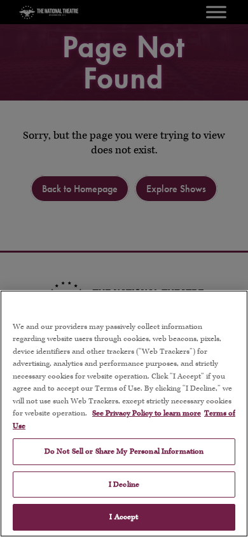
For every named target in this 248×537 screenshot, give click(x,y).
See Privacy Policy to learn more (146, 413)
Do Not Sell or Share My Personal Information (124, 451)
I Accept (123, 517)
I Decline (124, 484)
